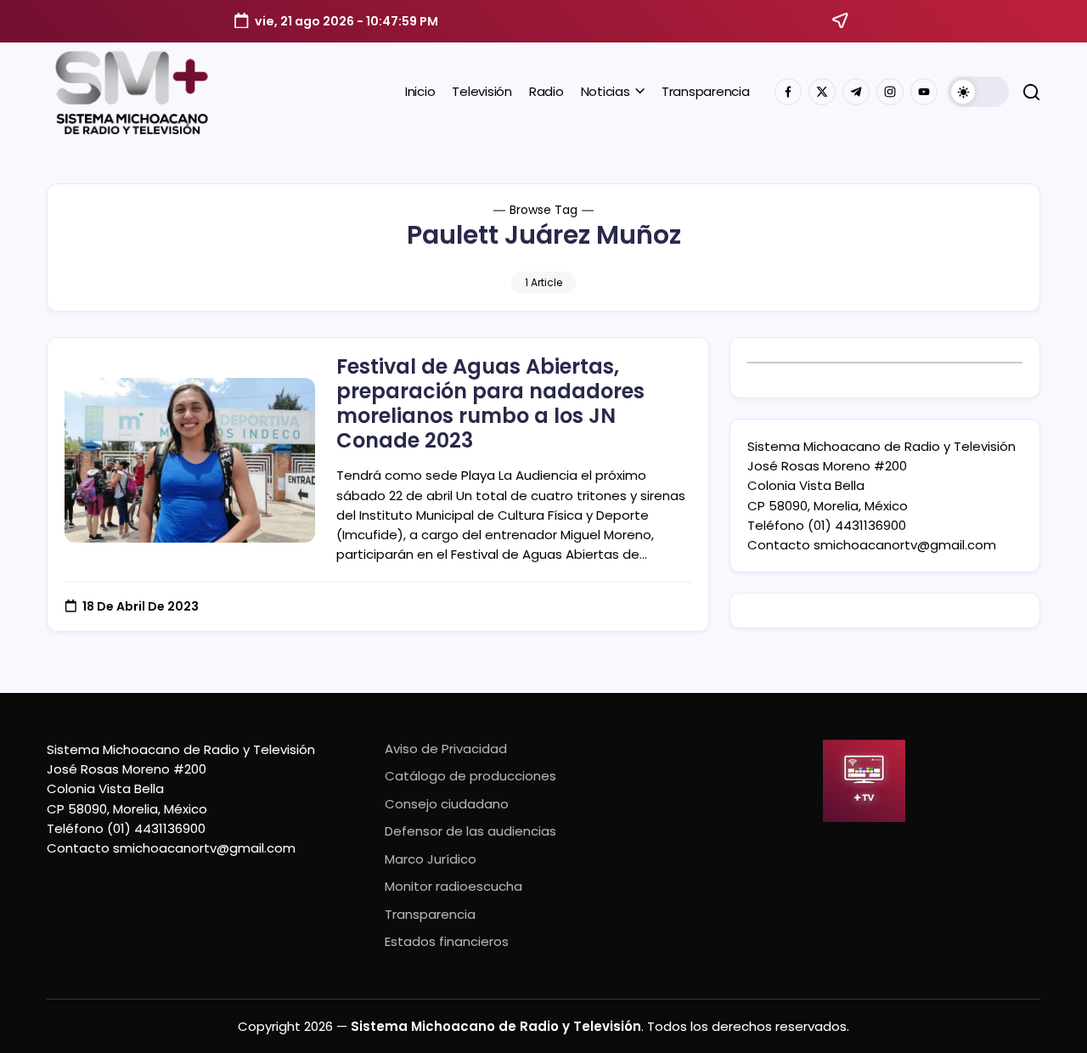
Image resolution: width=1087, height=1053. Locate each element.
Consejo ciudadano (447, 804)
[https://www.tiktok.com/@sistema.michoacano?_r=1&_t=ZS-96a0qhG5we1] (856, 91)
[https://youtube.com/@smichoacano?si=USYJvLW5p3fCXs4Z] (924, 91)
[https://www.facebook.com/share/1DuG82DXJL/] (788, 91)
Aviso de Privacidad (446, 748)
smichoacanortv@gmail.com (905, 545)
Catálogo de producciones (470, 776)
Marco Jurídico (430, 859)
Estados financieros (447, 941)
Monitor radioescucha (453, 886)
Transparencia (430, 914)
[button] (978, 91)
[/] (822, 91)
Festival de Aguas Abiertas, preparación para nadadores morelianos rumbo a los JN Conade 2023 (490, 402)
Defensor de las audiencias (470, 831)
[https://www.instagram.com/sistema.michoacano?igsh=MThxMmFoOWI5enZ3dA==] (890, 91)
